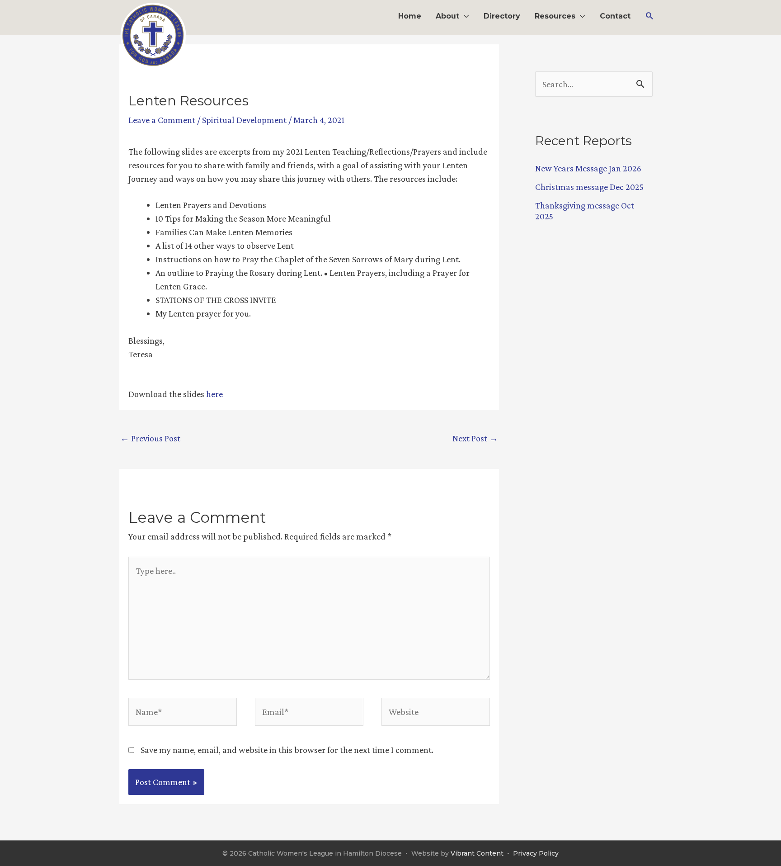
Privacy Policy (536, 853)
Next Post (475, 438)
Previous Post (150, 438)
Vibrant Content (477, 853)
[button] (649, 16)
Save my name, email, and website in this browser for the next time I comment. (287, 750)
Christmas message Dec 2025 (589, 187)
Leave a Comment (161, 120)
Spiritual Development (244, 120)
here (214, 394)
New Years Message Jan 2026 (588, 168)
